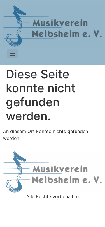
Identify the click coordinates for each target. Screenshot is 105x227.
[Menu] (12, 53)
